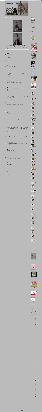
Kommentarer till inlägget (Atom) (12, 174)
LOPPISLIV (32, 181)
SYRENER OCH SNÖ (35, 151)
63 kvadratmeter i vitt (33, 172)
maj (35, 391)
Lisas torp (8, 65)
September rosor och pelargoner (35, 178)
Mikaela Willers (35, 372)
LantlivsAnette (8, 110)
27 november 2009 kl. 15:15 (9, 132)
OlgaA (7, 94)
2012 (35, 310)
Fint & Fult (32, 167)
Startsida (18, 173)
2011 (35, 312)
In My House (32, 194)
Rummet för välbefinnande (33, 221)
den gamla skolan (12, 3)
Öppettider (35, 140)
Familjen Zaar (33, 198)
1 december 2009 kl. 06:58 (9, 164)
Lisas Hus (32, 102)
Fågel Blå (32, 163)
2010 (35, 314)
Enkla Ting (32, 230)
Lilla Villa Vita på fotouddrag (35, 137)
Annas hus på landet (33, 153)
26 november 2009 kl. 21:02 (9, 99)
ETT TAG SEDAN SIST (35, 182)
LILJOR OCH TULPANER (33, 97)
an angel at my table (33, 144)
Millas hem (8, 53)
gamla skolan (32, 309)
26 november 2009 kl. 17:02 (9, 76)
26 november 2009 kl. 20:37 (9, 92)
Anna (7, 149)
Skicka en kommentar (8, 171)
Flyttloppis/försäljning (35, 240)
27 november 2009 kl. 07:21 (9, 113)
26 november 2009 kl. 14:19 (9, 57)
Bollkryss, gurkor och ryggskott (35, 104)
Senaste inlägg (7, 173)
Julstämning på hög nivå (35, 120)
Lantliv (7, 135)
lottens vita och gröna (9, 87)
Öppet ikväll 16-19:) (35, 115)
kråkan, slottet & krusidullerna (33, 212)
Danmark (35, 222)
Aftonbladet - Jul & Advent (35, 214)
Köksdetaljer (35, 366)
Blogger (23, 410)
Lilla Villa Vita (33, 135)
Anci (7, 156)
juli (35, 386)
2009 (35, 316)
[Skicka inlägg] (13, 49)
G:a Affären (32, 131)
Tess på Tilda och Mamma (9, 142)
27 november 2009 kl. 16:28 (9, 139)
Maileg (35, 330)
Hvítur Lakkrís (33, 207)
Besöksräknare (32, 251)
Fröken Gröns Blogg (33, 92)
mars (35, 396)
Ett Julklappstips (35, 124)
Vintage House (33, 106)
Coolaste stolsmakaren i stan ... (35, 218)
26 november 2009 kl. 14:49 (9, 69)
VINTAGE (32, 122)
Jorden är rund (35, 361)
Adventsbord (35, 326)
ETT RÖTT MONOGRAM (33, 149)
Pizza (34, 226)
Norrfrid (32, 234)
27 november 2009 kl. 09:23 (9, 122)
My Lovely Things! (33, 118)
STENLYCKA (8, 71)
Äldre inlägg (28, 173)
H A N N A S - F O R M (33, 203)
